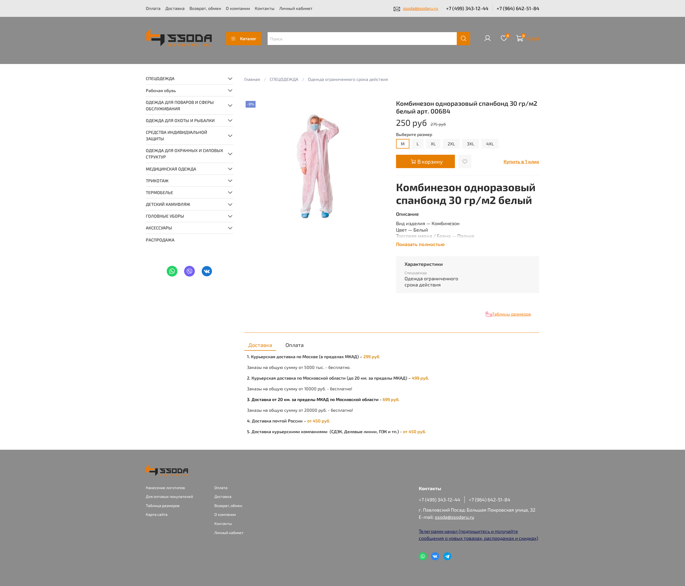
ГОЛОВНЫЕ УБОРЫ (165, 215)
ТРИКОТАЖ (157, 180)
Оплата (153, 8)
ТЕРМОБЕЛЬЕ (159, 192)
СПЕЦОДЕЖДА (160, 78)
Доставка (175, 8)
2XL (451, 143)
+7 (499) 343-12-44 (467, 8)
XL (433, 143)
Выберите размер (414, 134)
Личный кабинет (296, 8)
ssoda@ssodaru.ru (420, 8)
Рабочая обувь (161, 90)
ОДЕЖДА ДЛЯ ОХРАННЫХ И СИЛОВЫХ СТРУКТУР (184, 153)
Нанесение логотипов (165, 487)
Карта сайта (157, 514)
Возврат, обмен (205, 8)
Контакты (265, 8)
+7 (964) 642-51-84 (518, 8)
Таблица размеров (163, 505)
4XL (490, 143)
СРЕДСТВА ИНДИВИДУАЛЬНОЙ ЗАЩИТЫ (176, 135)
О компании (238, 8)
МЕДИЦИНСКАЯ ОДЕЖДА (171, 168)
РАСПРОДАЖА (160, 239)
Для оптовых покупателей (169, 496)
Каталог (248, 38)
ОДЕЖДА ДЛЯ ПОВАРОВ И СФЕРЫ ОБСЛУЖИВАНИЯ (180, 105)
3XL (470, 143)
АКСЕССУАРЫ (159, 227)
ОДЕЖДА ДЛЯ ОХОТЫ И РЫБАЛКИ (180, 120)
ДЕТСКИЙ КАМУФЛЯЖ (168, 204)
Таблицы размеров (511, 313)
